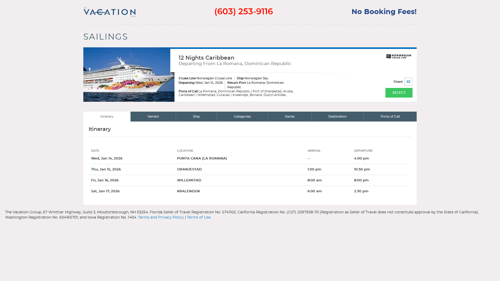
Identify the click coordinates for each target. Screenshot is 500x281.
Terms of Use (199, 217)
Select (399, 92)
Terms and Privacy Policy (161, 217)
